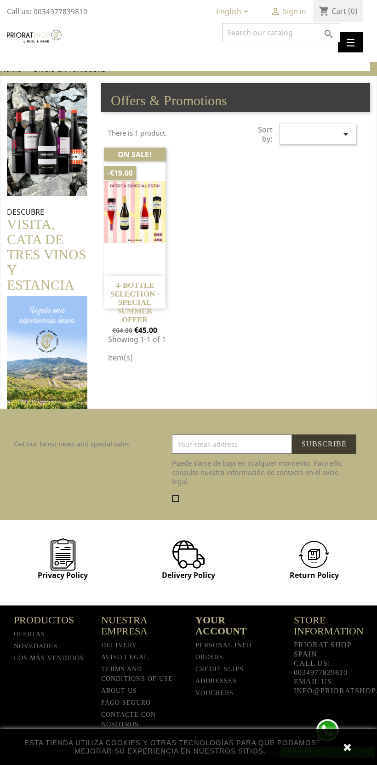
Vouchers (214, 693)
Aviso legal (125, 657)
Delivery (119, 645)
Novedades (35, 646)
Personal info (223, 645)
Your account (221, 625)
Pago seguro (126, 702)
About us (119, 690)
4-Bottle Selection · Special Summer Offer (135, 302)
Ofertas (29, 634)
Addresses (216, 681)
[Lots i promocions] (47, 139)
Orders (209, 657)
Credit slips (219, 669)
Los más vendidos (49, 658)
